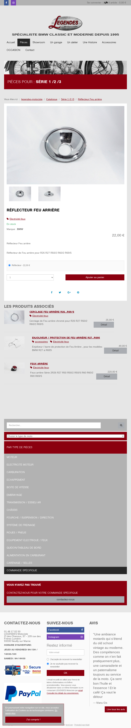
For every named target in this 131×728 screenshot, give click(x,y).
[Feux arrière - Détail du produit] (14, 368)
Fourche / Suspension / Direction (30, 517)
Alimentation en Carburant (26, 555)
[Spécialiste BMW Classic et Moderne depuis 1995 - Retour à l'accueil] (65, 23)
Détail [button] (104, 324)
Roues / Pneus (16, 532)
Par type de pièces (19, 447)
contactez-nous (66, 599)
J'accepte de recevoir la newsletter (66, 659)
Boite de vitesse (18, 487)
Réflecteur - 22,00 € (21, 265)
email (80, 690)
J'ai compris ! (33, 719)
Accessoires (109, 42)
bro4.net (69, 725)
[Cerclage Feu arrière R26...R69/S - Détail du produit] (14, 317)
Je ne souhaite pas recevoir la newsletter (64, 665)
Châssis (12, 510)
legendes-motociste (31, 99)
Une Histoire (90, 42)
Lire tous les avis (116, 709)
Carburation (16, 472)
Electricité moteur (20, 464)
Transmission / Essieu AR (24, 502)
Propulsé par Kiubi (81, 725)
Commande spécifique (22, 570)
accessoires (41, 341)
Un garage (56, 42)
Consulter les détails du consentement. (63, 693)
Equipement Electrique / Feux (27, 540)
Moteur (12, 457)
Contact (29, 50)
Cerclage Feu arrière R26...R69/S (52, 311)
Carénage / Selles (19, 563)
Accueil (11, 42)
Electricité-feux (17, 219)
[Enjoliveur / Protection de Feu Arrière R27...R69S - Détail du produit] (15, 343)
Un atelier (72, 42)
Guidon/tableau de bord (24, 547)
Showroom (39, 42)
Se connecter (94, 2)
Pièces (23, 42)
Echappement (16, 480)
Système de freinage (21, 525)
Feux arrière (39, 363)
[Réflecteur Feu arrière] (65, 145)
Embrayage (14, 495)
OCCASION (13, 50)
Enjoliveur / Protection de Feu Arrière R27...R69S (66, 337)
